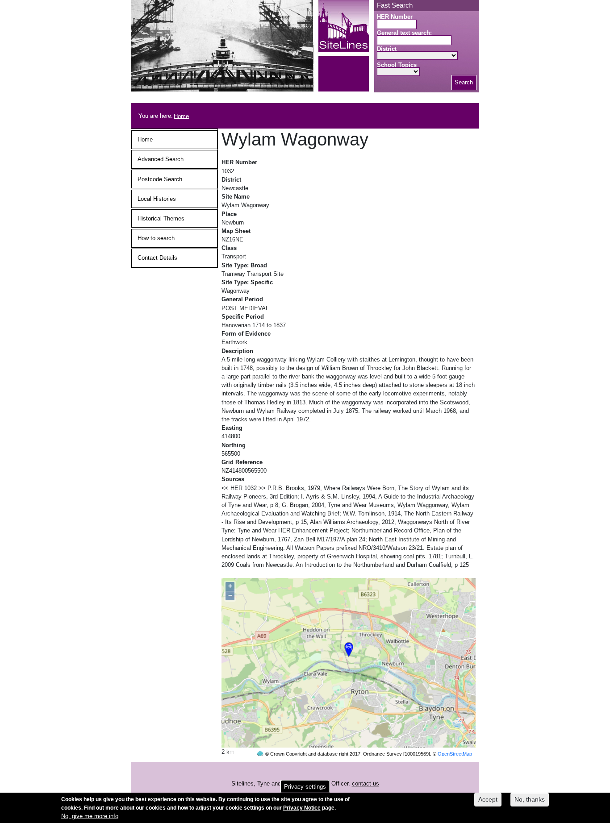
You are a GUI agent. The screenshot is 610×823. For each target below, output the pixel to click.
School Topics (397, 65)
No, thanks (529, 799)
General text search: (404, 32)
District (387, 49)
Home (181, 115)
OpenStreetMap (455, 753)
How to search (156, 238)
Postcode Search (160, 179)
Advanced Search (161, 159)
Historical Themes (161, 218)
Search (464, 82)
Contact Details (157, 257)
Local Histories (157, 198)
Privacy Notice (302, 808)
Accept (487, 799)
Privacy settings (305, 786)
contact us (365, 783)
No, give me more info (89, 816)
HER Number (395, 16)
